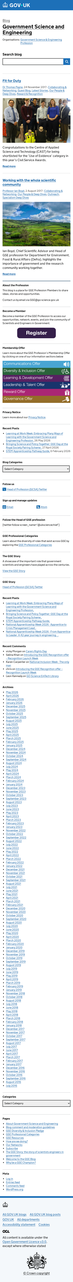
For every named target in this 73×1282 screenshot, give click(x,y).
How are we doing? (17, 1141)
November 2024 (16, 752)
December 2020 (15, 908)
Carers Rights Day (36, 651)
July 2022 (12, 844)
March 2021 (13, 901)
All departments (28, 1219)
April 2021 (12, 897)
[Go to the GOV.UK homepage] (16, 5)
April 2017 (12, 1053)
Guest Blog (24, 90)
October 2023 (14, 795)
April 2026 (12, 695)
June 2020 (12, 929)
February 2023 (15, 823)
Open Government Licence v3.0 (24, 1242)
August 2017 (13, 1043)
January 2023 (14, 826)
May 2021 (11, 894)
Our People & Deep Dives (32, 194)
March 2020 (13, 940)
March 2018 (13, 1018)
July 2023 (12, 805)
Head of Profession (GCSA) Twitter (27, 489)
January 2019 (14, 989)
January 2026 (14, 702)
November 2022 (16, 830)
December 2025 (15, 706)
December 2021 (15, 869)
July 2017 (11, 1046)
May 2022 (12, 851)
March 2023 (13, 819)
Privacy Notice (36, 417)
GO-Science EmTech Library (42, 676)
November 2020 (16, 911)
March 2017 (13, 1057)
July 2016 (11, 1085)
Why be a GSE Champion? (21, 1162)
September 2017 (15, 1039)
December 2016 (15, 1067)
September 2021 (16, 880)
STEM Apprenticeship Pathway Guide (27, 451)
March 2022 (13, 858)
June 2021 (12, 890)
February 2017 (14, 1060)
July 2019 (11, 968)
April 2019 (12, 979)
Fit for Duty (12, 81)
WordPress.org (14, 1189)
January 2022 (14, 866)
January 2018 (14, 1025)
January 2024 (14, 784)
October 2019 (14, 958)
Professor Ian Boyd (13, 190)
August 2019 (13, 965)
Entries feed (13, 1182)
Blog (6, 20)
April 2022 (12, 855)
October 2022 (14, 834)
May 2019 (11, 975)
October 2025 (14, 713)
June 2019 (12, 972)
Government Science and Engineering (33, 29)
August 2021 (13, 883)
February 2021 (14, 904)
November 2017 (15, 1032)
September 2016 (16, 1078)
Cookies (44, 1224)
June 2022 (12, 848)
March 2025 (13, 738)
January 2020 (14, 947)
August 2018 (13, 1000)
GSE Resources (15, 1137)
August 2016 (13, 1082)
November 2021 (15, 873)
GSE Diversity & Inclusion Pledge (25, 1130)
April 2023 (12, 816)
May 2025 (12, 731)
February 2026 (15, 699)
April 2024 (12, 773)
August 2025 (14, 720)
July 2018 (11, 1004)
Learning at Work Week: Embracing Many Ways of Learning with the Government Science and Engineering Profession (34, 437)
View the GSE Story (14, 570)
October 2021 (14, 876)
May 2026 (12, 692)
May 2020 (12, 933)
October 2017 (14, 1036)
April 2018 (12, 1014)
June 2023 (12, 809)
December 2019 (15, 951)
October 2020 (14, 915)
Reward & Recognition (30, 93)
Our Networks (14, 1144)
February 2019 (14, 986)
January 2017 (13, 1064)
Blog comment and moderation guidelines (30, 1127)
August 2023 (14, 802)
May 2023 (12, 812)
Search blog (12, 54)
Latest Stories (40, 90)
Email (10, 507)
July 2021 (11, 887)
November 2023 (16, 791)
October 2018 (14, 996)
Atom (44, 507)
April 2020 (12, 936)
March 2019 (13, 982)
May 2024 (12, 770)
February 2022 (15, 862)
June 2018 (12, 1007)
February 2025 (15, 741)
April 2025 (12, 734)
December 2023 (15, 788)
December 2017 (15, 1028)
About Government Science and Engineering (32, 1123)
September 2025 (16, 717)
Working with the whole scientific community (29, 182)
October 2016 (14, 1074)
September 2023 (16, 798)
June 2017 (12, 1050)
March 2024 (13, 777)
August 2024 (14, 763)
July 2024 (12, 766)
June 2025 (12, 727)
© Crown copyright (36, 1273)
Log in (9, 1178)
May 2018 (11, 1011)
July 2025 (12, 724)
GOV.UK (8, 1219)
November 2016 (15, 1071)
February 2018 (14, 1021)
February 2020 (15, 943)
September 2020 (16, 919)
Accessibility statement (19, 1224)
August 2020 (14, 922)
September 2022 (16, 837)
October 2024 (14, 756)
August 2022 (14, 841)
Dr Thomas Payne (13, 87)
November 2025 (15, 710)
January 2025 (14, 745)
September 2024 (16, 759)
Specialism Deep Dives (16, 197)
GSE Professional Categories (35, 544)
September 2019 (16, 961)
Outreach (53, 194)
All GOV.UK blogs (14, 1214)
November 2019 (15, 954)
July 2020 (12, 926)
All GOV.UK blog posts (45, 1214)
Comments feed (15, 1185)
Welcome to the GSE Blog (21, 1159)
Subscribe (12, 1148)
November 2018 (15, 993)
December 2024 (15, 749)
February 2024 (15, 780)
